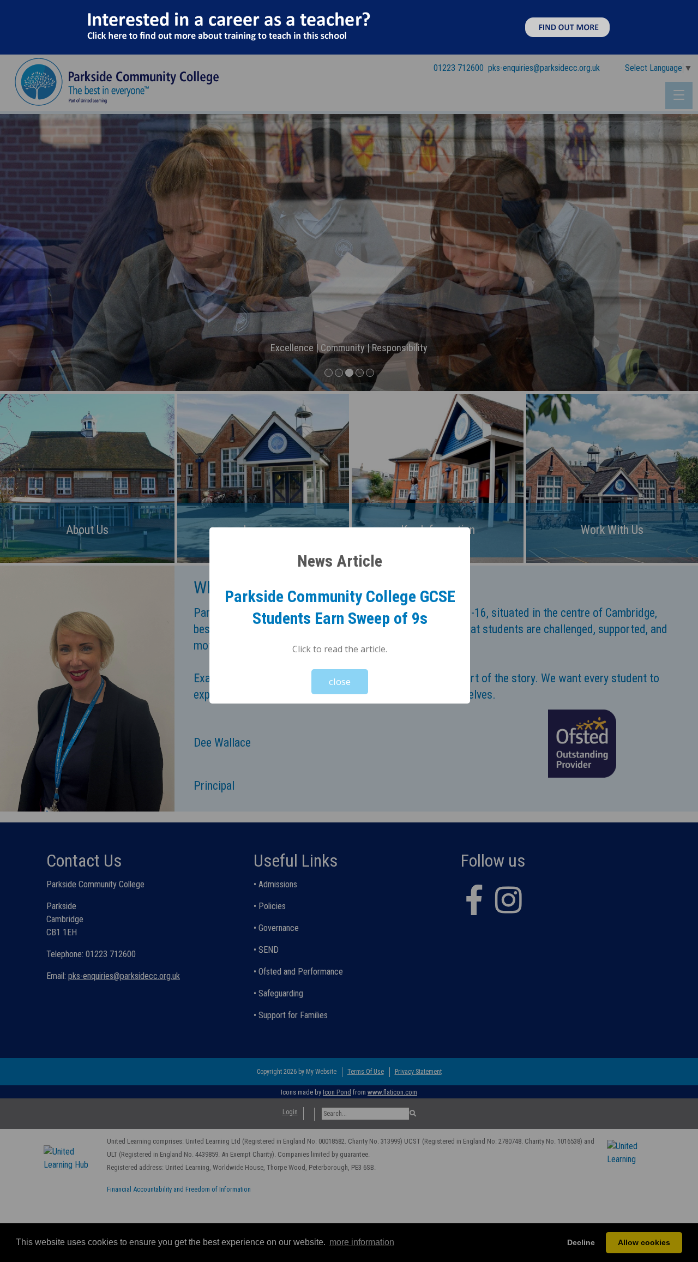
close (340, 681)
